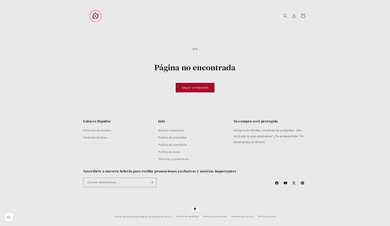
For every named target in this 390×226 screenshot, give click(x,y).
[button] (285, 15)
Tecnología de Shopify (160, 216)
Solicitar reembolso (171, 130)
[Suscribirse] (151, 182)
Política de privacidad (172, 137)
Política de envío (169, 152)
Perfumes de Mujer (95, 137)
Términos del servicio (242, 216)
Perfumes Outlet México (135, 216)
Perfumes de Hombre (97, 130)
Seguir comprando (195, 87)
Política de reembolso (172, 145)
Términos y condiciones (173, 159)
